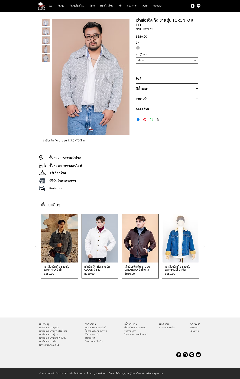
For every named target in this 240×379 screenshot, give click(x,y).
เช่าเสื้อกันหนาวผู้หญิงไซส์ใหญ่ (53, 331)
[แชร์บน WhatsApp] (151, 120)
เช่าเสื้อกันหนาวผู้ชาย (48, 334)
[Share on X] (158, 120)
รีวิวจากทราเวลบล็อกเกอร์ (135, 334)
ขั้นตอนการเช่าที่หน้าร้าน (96, 331)
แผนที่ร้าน (194, 331)
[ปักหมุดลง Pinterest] (145, 120)
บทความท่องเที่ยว (167, 327)
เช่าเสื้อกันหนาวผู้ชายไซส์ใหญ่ (52, 338)
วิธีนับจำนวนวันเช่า (93, 334)
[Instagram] (185, 354)
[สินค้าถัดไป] (204, 246)
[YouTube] (198, 354)
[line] (199, 6)
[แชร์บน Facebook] (138, 120)
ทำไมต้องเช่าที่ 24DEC (135, 327)
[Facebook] (192, 6)
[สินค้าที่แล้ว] (36, 246)
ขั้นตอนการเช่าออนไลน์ (95, 327)
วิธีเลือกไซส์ (90, 338)
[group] (120, 246)
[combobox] (167, 60)
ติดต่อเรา (194, 327)
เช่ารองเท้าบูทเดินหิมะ (49, 345)
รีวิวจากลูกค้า (130, 331)
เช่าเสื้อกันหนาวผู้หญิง (49, 327)
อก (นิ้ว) (141, 54)
